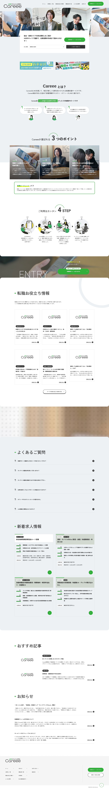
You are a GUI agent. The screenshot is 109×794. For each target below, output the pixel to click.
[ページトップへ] (102, 785)
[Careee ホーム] (12, 5)
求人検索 (26, 47)
